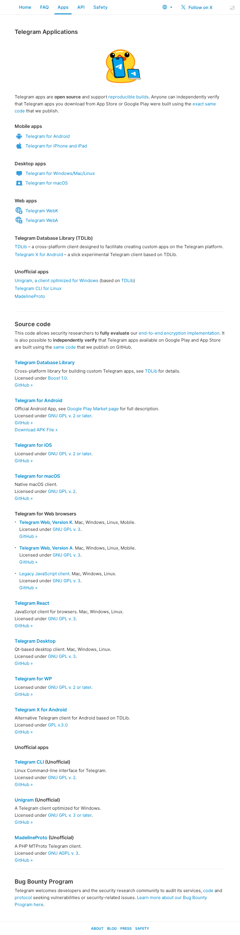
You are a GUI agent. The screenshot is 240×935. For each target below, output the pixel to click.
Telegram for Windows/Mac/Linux (60, 173)
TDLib (21, 246)
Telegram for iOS (33, 445)
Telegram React (32, 603)
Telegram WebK (41, 210)
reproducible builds (128, 97)
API (81, 7)
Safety (100, 7)
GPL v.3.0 (58, 725)
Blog (112, 928)
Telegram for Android (47, 136)
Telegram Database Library (45, 362)
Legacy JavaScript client (44, 573)
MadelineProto (30, 296)
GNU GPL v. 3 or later (70, 815)
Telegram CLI (29, 762)
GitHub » (24, 385)
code (208, 890)
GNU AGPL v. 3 (63, 853)
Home (25, 7)
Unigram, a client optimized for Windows (56, 280)
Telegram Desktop (35, 641)
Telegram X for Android (39, 254)
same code (64, 347)
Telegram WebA (41, 220)
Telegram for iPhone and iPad (56, 146)
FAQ (44, 7)
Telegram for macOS (46, 183)
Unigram (24, 800)
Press (126, 928)
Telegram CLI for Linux (38, 288)
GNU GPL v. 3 (66, 529)
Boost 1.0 (57, 378)
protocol (23, 897)
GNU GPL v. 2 (62, 491)
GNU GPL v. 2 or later (69, 415)
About (97, 928)
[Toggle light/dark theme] (232, 7)
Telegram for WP (33, 679)
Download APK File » (36, 429)
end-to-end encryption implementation (179, 333)
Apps (63, 7)
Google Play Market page (93, 408)
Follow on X (199, 7)
